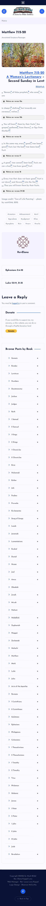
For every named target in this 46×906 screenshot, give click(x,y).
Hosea (24, 564)
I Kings (24, 434)
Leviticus (24, 373)
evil (36, 214)
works (38, 224)
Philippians (24, 732)
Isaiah (24, 526)
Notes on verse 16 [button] (13, 137)
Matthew (24, 656)
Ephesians (24, 724)
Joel (24, 572)
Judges (24, 404)
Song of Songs (24, 518)
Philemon (24, 785)
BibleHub (40, 87)
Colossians (24, 740)
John (24, 678)
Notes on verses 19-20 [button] (15, 191)
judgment (26, 219)
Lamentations (24, 541)
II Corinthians (24, 709)
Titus (24, 778)
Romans (24, 694)
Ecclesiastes (24, 511)
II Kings (24, 442)
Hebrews (24, 793)
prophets (10, 224)
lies (36, 219)
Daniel (24, 556)
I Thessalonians (24, 747)
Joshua (24, 396)
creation (12, 214)
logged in (16, 303)
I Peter (24, 808)
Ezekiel (24, 549)
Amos (24, 579)
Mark (24, 663)
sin (20, 224)
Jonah (24, 595)
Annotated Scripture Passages (13, 38)
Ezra (24, 465)
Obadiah (14, 587)
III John (14, 839)
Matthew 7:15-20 (32, 73)
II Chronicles (16, 458)
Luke (24, 671)
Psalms (24, 495)
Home (4, 21)
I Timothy (24, 762)
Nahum (14, 610)
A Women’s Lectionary (24, 77)
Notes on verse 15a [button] (14, 101)
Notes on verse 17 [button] (13, 156)
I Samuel (24, 419)
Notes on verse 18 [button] (13, 172)
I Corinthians (24, 701)
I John (24, 824)
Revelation (24, 854)
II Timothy (24, 770)
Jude (13, 847)
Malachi (24, 648)
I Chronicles (16, 450)
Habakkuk (24, 617)
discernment (25, 214)
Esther (24, 480)
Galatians (24, 717)
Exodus (24, 366)
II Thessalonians (24, 755)
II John (14, 831)
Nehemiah (24, 473)
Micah (24, 602)
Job (24, 488)
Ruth (24, 411)
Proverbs (24, 503)
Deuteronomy (24, 389)
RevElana (23, 252)
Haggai (24, 633)
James (24, 801)
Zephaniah (24, 625)
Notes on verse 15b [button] (14, 117)
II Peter (24, 816)
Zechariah (24, 640)
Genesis (24, 358)
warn (29, 224)
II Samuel (24, 427)
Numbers (24, 381)
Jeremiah (24, 534)
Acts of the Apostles (24, 686)
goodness (13, 219)
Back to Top (24, 899)
